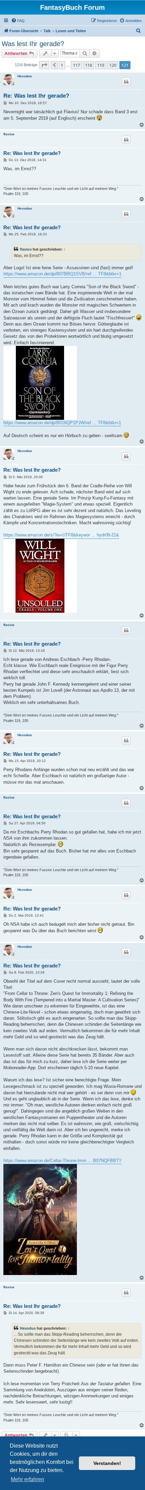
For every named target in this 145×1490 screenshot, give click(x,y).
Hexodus (25, 76)
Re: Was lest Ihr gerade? (36, 96)
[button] (44, 65)
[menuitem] (18, 21)
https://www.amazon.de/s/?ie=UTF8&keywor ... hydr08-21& (61, 534)
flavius (8, 134)
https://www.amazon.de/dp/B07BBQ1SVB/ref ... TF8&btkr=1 (62, 273)
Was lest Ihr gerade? (33, 43)
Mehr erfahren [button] (27, 1479)
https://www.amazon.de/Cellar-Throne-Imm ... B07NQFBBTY (62, 1160)
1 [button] (62, 65)
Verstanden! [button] (107, 1463)
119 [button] (100, 65)
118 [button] (88, 65)
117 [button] (76, 65)
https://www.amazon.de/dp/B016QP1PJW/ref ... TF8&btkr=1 (62, 422)
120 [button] (112, 65)
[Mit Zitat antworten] (126, 82)
